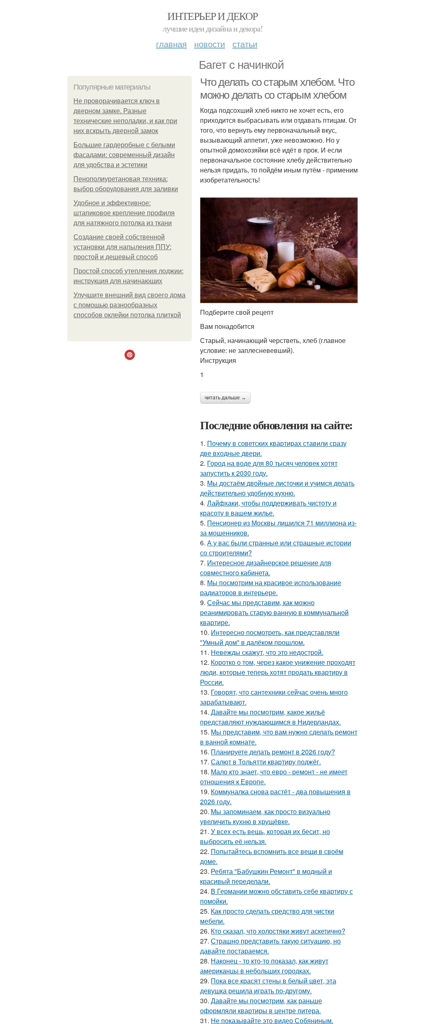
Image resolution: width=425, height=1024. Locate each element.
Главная (171, 44)
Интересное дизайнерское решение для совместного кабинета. (265, 567)
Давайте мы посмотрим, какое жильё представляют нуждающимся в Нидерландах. (270, 717)
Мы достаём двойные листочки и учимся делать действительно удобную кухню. (277, 488)
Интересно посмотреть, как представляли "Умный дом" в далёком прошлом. (270, 637)
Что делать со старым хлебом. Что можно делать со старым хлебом (277, 88)
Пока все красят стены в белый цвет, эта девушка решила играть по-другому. (268, 985)
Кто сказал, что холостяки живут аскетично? (278, 931)
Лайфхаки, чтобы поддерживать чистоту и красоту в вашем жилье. (268, 508)
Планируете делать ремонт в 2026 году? (273, 751)
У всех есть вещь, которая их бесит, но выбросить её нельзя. (265, 836)
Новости (209, 44)
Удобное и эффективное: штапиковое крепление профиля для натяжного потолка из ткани (124, 212)
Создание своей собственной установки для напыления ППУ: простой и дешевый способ (122, 247)
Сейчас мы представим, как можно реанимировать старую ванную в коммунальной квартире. (274, 612)
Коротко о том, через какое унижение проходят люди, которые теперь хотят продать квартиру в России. (277, 672)
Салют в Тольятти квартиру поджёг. (266, 761)
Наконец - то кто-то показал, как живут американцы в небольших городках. (264, 965)
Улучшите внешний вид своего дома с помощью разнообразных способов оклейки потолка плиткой (129, 305)
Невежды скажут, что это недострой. (267, 652)
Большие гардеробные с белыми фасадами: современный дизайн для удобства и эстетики (124, 154)
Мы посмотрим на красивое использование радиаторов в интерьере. (270, 587)
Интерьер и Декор (212, 16)
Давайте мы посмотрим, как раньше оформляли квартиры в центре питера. (261, 1005)
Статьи (244, 44)
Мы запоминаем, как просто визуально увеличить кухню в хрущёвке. (265, 816)
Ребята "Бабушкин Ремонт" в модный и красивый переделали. (266, 876)
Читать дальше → (225, 398)
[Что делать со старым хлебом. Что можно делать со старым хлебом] (279, 250)
